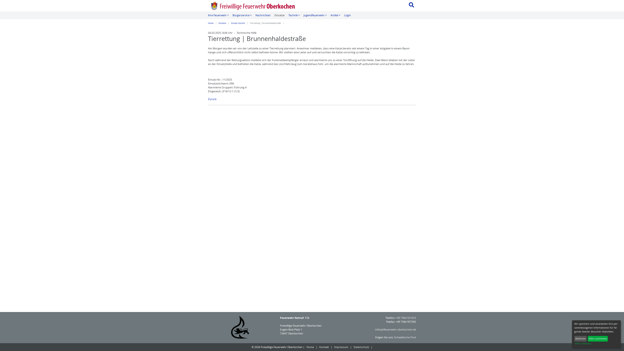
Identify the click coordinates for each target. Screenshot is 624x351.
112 (307, 318)
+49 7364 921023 (406, 318)
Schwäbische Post (405, 337)
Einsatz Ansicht (238, 23)
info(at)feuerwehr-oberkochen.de (395, 329)
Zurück (212, 99)
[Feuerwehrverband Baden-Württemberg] (240, 327)
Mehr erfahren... (584, 343)
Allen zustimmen (598, 338)
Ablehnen (580, 338)
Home (211, 23)
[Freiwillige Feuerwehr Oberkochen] (258, 5)
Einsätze (222, 23)
